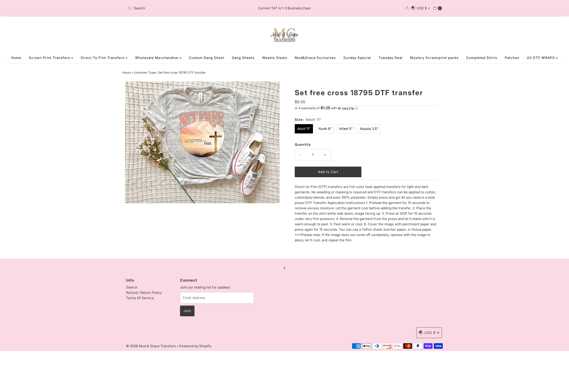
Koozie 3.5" (369, 129)
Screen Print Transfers (50, 58)
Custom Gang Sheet (206, 58)
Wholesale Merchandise (157, 58)
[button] (367, 108)
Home (16, 58)
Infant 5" (346, 129)
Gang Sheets (243, 58)
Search (131, 287)
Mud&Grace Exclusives (315, 58)
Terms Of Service (140, 298)
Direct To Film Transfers (103, 58)
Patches (512, 58)
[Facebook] (284, 268)
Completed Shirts (481, 58)
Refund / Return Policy (144, 292)
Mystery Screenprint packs (434, 58)
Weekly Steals (274, 58)
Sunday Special (357, 58)
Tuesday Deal (391, 58)
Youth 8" (325, 129)
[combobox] (177, 8)
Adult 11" (304, 129)
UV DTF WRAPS (541, 58)
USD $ (422, 8)
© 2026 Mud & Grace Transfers (151, 346)
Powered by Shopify (195, 346)
